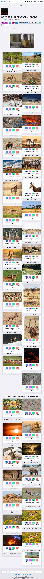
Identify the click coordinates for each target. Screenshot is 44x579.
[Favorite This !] (10, 262)
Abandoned (15, 133)
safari (35, 28)
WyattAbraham (15, 244)
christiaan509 (35, 390)
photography (11, 28)
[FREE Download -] (7, 262)
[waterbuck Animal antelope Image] (31, 338)
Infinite (27, 22)
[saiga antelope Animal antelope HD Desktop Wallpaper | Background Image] (12, 260)
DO (35, 343)
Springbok (29, 155)
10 (14, 461)
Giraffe (12, 512)
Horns (14, 467)
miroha (15, 69)
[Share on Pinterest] (13, 23)
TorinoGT (15, 329)
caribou (37, 28)
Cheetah (38, 506)
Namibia (24, 486)
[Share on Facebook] (16, 23)
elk (21, 28)
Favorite (5, 22)
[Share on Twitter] (10, 23)
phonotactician (35, 503)
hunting (7, 28)
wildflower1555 (15, 415)
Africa (16, 419)
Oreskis (15, 223)
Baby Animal (12, 511)
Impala (38, 418)
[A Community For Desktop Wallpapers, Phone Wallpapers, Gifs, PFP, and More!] (17, 5)
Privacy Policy (12, 572)
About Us (4, 572)
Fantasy (15, 553)
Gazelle (31, 506)
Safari (29, 314)
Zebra (4, 419)
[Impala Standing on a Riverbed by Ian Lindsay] (31, 454)
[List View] (23, 22)
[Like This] (33, 308)
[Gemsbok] (31, 274)
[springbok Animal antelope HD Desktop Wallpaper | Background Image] (31, 147)
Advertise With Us (38, 572)
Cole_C (35, 280)
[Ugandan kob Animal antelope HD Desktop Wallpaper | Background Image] (12, 281)
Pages (30, 22)
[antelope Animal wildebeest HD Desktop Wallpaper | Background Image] (31, 169)
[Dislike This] (17, 262)
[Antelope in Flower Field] (31, 520)
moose (32, 28)
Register (41, 1)
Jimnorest (35, 312)
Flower (27, 528)
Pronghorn (9, 91)
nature (29, 28)
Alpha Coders (3, 1)
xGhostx (15, 89)
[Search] (19, 1)
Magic (8, 553)
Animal (21, 5)
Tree (13, 419)
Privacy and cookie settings (27, 574)
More (37, 22)
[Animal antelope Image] (31, 385)
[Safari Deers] (32, 306)
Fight (28, 418)
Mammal (28, 486)
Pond (11, 419)
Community (34, 1)
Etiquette (32, 572)
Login (38, 1)
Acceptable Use (26, 572)
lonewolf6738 (35, 90)
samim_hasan (15, 351)
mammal (16, 28)
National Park (39, 484)
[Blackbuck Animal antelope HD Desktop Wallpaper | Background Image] (31, 254)
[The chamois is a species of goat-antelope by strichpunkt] (31, 191)
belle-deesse (35, 368)
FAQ (8, 572)
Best (33, 22)
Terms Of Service (19, 572)
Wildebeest (18, 114)
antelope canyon (25, 28)
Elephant (7, 419)
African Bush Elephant (37, 486)
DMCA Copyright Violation (16, 574)
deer (19, 28)
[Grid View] (20, 22)
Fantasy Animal (12, 555)
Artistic (12, 421)
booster (15, 287)
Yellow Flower (31, 528)
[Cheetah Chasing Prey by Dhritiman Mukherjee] (31, 498)
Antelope (25, 5)
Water (11, 114)
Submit (29, 1)
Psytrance (15, 465)
